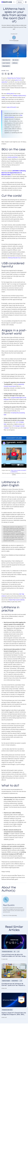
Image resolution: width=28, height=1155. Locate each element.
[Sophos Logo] (6, 2)
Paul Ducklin (15, 40)
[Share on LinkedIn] (8, 74)
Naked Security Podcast (14, 78)
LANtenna (14, 63)
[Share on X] (5, 74)
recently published (12, 157)
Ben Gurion (15, 60)
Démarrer (20, 2)
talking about (10, 93)
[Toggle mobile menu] (26, 2)
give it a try (18, 80)
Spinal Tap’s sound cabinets (16, 600)
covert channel (6, 63)
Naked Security (6, 60)
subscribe (4, 82)
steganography (6, 66)
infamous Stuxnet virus (14, 257)
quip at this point (11, 107)
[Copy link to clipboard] (2, 74)
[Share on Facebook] (11, 74)
